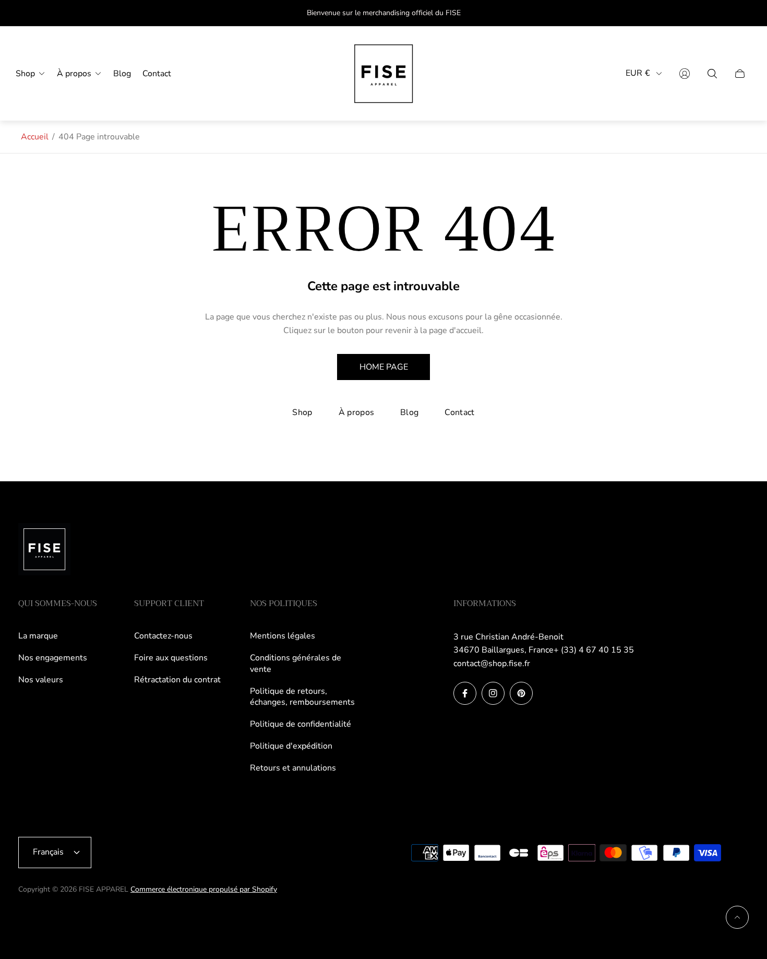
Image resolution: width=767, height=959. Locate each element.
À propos (357, 412)
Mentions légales (282, 636)
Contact (459, 412)
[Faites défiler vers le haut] (737, 917)
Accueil (35, 137)
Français (48, 852)
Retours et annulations (293, 768)
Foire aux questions (171, 658)
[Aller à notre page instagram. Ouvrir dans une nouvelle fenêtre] (493, 693)
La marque (38, 636)
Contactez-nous (163, 636)
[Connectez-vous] (684, 73)
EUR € (638, 73)
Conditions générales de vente (295, 663)
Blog (409, 412)
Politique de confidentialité (300, 724)
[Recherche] (712, 73)
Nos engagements (52, 658)
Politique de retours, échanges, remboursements (302, 696)
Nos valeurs (40, 679)
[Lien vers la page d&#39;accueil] (44, 550)
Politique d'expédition (291, 746)
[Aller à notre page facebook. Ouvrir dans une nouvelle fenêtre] (464, 693)
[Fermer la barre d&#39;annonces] (741, 13)
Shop (302, 412)
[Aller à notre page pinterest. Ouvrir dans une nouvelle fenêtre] (521, 693)
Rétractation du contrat (177, 679)
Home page (383, 367)
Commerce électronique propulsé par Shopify (203, 889)
